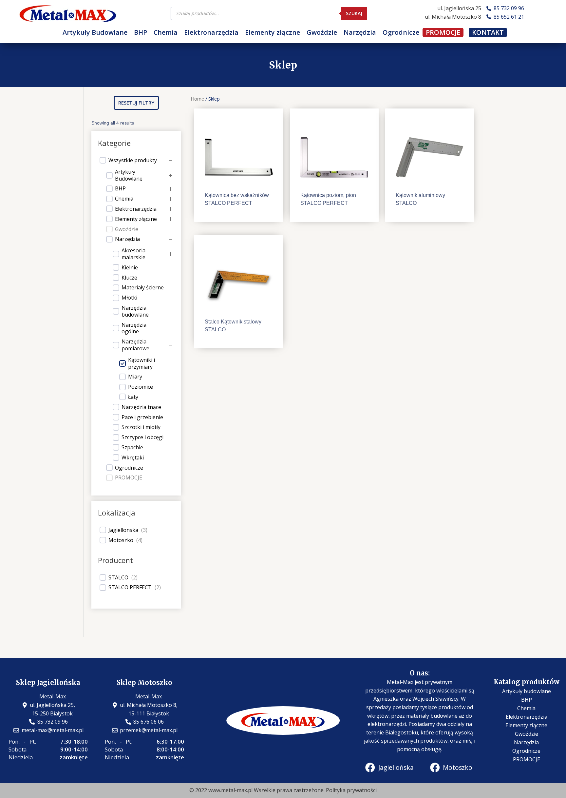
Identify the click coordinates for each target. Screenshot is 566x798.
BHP (140, 32)
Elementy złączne (272, 32)
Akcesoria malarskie (133, 254)
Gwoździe (322, 32)
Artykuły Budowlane (95, 32)
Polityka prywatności (351, 790)
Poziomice (140, 386)
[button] (136, 103)
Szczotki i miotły (141, 427)
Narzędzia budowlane (135, 311)
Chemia (166, 32)
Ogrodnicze (401, 32)
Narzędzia (360, 32)
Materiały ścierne (143, 287)
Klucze (129, 277)
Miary (135, 376)
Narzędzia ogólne (134, 328)
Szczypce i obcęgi (142, 437)
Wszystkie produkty (132, 160)
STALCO (118, 577)
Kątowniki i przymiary (141, 363)
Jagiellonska (123, 530)
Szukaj (354, 13)
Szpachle (132, 447)
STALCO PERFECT (130, 587)
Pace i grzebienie (142, 417)
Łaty (133, 397)
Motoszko (120, 540)
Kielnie (130, 267)
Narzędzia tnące (141, 407)
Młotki (129, 297)
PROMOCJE (443, 32)
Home (197, 98)
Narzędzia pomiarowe (135, 345)
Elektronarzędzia (211, 32)
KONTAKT (488, 32)
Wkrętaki (133, 457)
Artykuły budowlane (526, 691)
